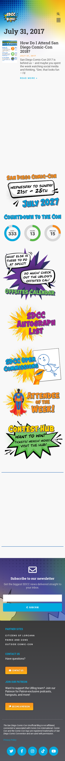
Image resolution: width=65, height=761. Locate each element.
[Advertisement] (32, 5)
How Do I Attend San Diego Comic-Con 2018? (39, 47)
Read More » (29, 78)
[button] (58, 14)
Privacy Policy (9, 740)
